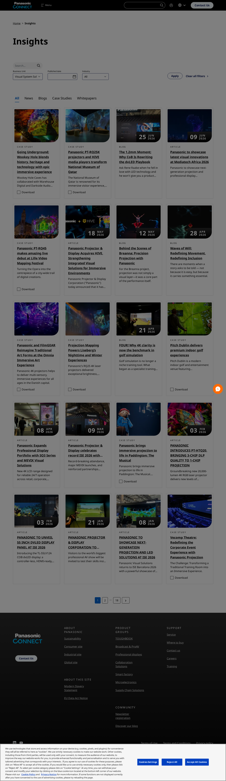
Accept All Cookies (197, 761)
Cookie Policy (28, 774)
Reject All (172, 761)
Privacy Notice (49, 774)
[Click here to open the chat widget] (218, 389)
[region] (113, 762)
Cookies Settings (148, 761)
